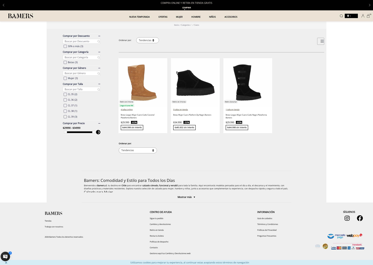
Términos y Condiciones (267, 224)
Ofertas (162, 16)
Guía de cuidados (264, 218)
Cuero (196, 25)
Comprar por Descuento (76, 36)
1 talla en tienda (232, 109)
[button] (186, 187)
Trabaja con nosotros (54, 226)
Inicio (176, 25)
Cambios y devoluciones (160, 224)
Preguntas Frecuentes (266, 236)
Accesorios (231, 16)
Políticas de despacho (159, 241)
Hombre (195, 16)
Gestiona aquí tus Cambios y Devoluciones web (170, 253)
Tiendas (48, 220)
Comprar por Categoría (75, 52)
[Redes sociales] (346, 219)
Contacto (154, 247)
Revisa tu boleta (157, 236)
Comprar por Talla (73, 84)
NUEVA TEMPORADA (139, 16)
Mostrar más (185, 197)
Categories (185, 25)
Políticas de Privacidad (267, 230)
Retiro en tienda (157, 230)
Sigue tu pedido (156, 218)
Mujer (179, 16)
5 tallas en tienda (180, 109)
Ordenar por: (125, 40)
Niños (212, 16)
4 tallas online (127, 109)
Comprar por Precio (74, 123)
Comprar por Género (74, 68)
